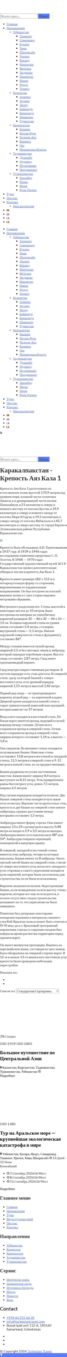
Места (11, 1292)
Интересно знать (18, 1279)
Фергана (25, 68)
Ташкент (26, 36)
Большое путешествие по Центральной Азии (27, 1055)
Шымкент (26, 117)
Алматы (25, 97)
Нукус (24, 84)
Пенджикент (28, 169)
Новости (12, 1296)
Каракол (25, 141)
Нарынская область (33, 149)
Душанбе (26, 157)
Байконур (26, 109)
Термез (24, 89)
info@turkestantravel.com (26, 1321)
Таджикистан (22, 153)
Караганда (27, 113)
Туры (10, 194)
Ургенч (24, 56)
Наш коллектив (23, 206)
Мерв (23, 186)
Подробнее (7, 1075)
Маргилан (27, 64)
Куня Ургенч (28, 190)
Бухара (24, 44)
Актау (24, 105)
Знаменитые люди (19, 1283)
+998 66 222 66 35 (20, 1317)
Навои (24, 80)
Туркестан (27, 121)
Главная (12, 24)
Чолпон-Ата (28, 137)
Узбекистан (21, 32)
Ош (22, 145)
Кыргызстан (21, 125)
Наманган (26, 76)
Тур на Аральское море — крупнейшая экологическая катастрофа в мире (30, 1139)
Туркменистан (23, 174)
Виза (10, 1300)
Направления (16, 28)
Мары (24, 182)
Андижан (26, 72)
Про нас (12, 198)
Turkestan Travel (39, 1351)
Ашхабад (26, 178)
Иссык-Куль (28, 133)
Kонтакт (12, 202)
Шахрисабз (27, 52)
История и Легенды (20, 1287)
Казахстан (20, 93)
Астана (24, 101)
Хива (23, 48)
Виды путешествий (20, 1219)
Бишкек (25, 129)
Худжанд (26, 161)
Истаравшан (28, 165)
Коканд (25, 60)
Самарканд (27, 40)
